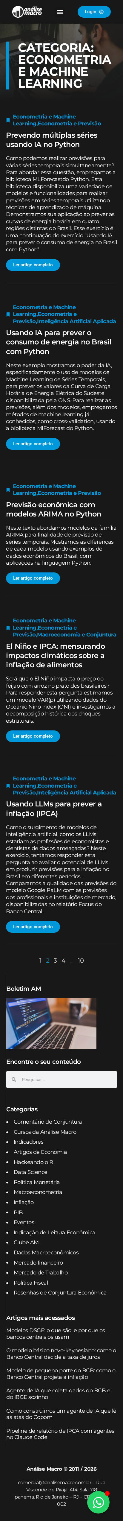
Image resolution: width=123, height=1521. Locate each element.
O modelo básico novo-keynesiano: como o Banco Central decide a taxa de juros (61, 1353)
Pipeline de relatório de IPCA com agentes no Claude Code (60, 1434)
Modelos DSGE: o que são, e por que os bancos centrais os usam (55, 1333)
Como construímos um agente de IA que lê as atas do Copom (61, 1414)
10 (81, 960)
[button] (60, 12)
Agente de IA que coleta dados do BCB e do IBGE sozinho (58, 1393)
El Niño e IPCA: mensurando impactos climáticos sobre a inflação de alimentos (55, 655)
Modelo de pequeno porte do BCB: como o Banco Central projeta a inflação (60, 1373)
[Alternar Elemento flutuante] (98, 1502)
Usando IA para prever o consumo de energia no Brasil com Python (58, 341)
